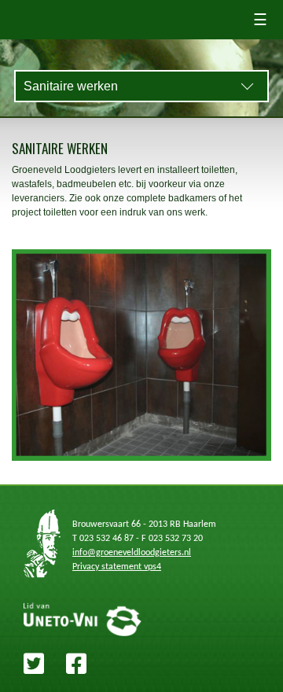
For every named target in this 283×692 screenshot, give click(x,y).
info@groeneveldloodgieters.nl (131, 553)
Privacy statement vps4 (116, 567)
